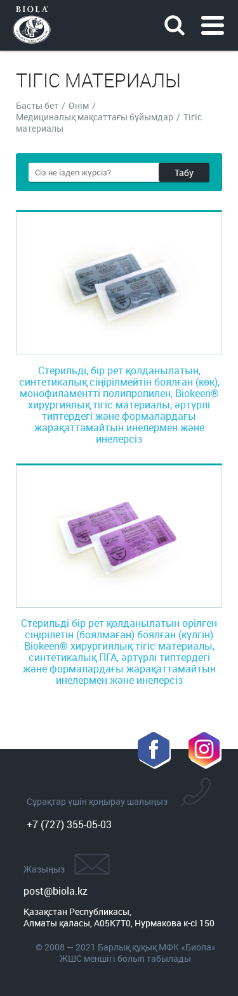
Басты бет (37, 105)
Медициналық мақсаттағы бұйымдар (94, 117)
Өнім (79, 105)
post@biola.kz (55, 891)
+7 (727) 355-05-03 (69, 824)
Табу (184, 173)
